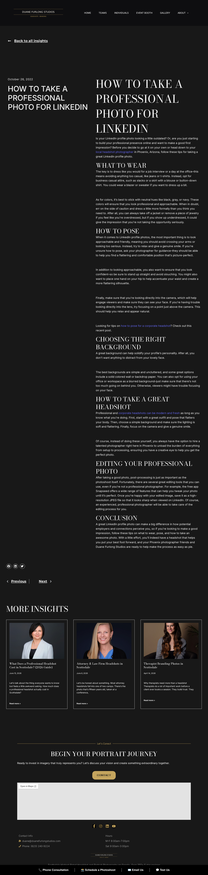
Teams (103, 12)
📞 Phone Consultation (54, 870)
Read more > (15, 703)
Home (87, 12)
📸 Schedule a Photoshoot (98, 870)
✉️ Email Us (135, 870)
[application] (187, 13)
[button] (28, 41)
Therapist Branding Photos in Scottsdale (163, 665)
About (182, 12)
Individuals (121, 12)
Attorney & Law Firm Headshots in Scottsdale (100, 665)
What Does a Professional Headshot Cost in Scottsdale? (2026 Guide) (32, 665)
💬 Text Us (163, 870)
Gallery (165, 12)
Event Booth (144, 12)
